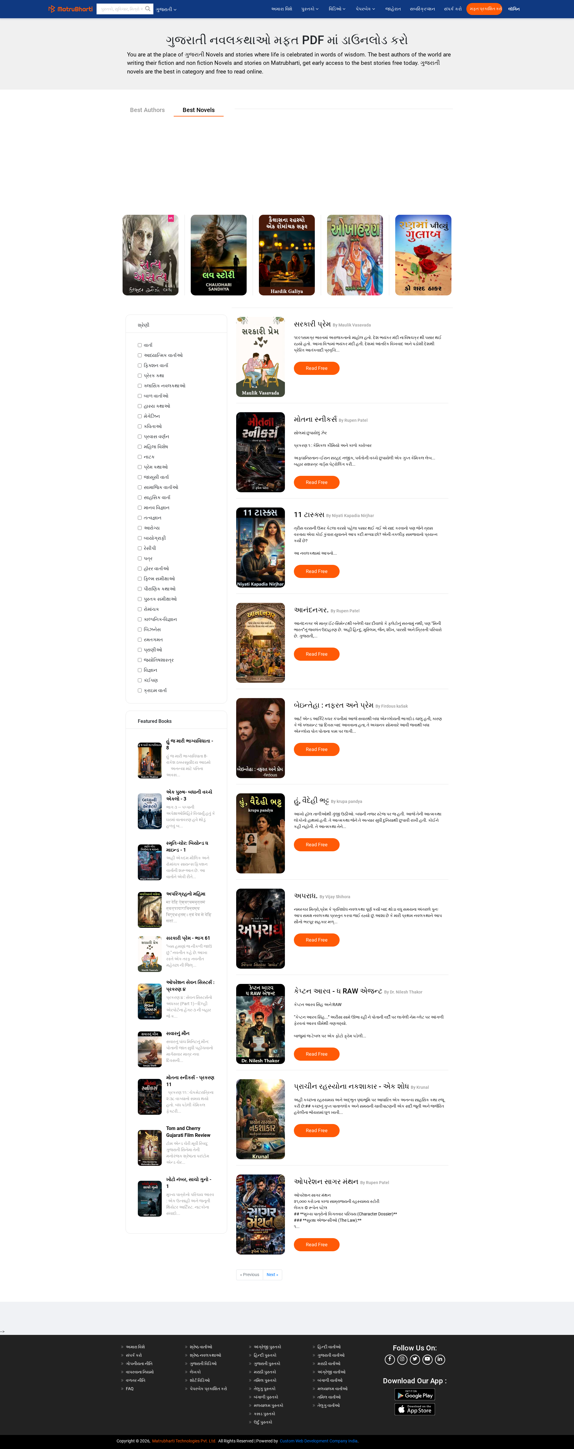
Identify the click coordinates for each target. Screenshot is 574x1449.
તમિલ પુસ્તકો (265, 1380)
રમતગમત (153, 640)
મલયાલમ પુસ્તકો (268, 1405)
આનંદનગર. (312, 610)
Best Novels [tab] (199, 110)
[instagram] (402, 1360)
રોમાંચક (151, 609)
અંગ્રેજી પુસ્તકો (267, 1346)
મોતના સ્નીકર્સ (316, 419)
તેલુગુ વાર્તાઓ (328, 1405)
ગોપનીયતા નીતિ (139, 1363)
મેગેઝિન (152, 416)
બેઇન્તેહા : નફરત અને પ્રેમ (334, 705)
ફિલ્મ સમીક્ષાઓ (159, 579)
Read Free (317, 368)
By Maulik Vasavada (352, 325)
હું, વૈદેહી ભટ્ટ (312, 800)
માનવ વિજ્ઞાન (157, 507)
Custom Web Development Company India (319, 1441)
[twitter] (415, 1360)
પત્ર (148, 558)
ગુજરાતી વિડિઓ (203, 1363)
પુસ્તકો (308, 9)
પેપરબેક (364, 9)
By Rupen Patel (353, 420)
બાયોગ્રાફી (155, 538)
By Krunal (420, 1087)
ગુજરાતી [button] (164, 9)
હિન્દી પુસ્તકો (265, 1355)
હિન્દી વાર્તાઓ (329, 1346)
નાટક (149, 457)
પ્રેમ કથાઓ (156, 467)
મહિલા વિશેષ (156, 447)
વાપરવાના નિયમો (140, 1372)
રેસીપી (150, 548)
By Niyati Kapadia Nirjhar (350, 515)
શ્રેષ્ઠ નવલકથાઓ (205, 1355)
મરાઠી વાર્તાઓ (329, 1363)
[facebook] (390, 1360)
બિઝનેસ (152, 629)
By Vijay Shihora (335, 896)
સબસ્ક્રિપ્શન (422, 9)
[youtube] (427, 1360)
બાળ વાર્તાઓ (156, 396)
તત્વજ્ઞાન (152, 518)
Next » (272, 1274)
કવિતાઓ (153, 426)
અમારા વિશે (281, 9)
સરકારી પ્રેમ (313, 324)
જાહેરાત (393, 9)
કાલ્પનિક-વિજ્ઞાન (160, 619)
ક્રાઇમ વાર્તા (155, 690)
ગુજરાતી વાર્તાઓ (331, 1355)
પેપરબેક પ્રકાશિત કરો (208, 1388)
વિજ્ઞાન (150, 670)
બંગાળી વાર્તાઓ (330, 1380)
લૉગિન (514, 9)
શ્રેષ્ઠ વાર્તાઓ (201, 1346)
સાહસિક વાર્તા (157, 497)
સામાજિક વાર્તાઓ (161, 487)
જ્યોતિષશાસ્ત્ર (159, 660)
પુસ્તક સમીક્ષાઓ (160, 599)
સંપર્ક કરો (453, 9)
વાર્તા (148, 345)
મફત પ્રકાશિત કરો (486, 9)
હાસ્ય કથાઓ (157, 406)
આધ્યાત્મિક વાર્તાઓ (163, 355)
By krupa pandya (346, 801)
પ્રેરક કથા (154, 375)
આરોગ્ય (152, 528)
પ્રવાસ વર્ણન (156, 436)
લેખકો (195, 1372)
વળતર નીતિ (135, 1380)
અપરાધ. (307, 896)
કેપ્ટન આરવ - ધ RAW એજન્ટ (339, 991)
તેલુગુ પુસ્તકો (265, 1388)
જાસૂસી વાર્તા (156, 477)
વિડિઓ (336, 9)
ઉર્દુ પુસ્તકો (263, 1422)
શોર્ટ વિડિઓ (200, 1380)
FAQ (130, 1388)
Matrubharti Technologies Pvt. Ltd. (185, 1441)
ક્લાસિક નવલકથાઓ (164, 386)
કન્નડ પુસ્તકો (264, 1413)
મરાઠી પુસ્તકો (265, 1372)
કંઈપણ (151, 680)
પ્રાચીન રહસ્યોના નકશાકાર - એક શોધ (352, 1086)
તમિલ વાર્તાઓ (329, 1397)
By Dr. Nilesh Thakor (403, 992)
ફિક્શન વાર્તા (156, 365)
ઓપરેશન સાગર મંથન (327, 1181)
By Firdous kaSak (391, 706)
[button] (148, 9)
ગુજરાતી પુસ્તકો (267, 1363)
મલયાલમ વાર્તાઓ (332, 1388)
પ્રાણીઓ (153, 650)
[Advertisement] (287, 161)
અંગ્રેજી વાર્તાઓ (331, 1372)
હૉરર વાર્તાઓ (156, 568)
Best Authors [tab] (147, 110)
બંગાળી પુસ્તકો (266, 1397)
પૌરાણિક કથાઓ (159, 589)
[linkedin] (440, 1360)
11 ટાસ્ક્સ (310, 514)
